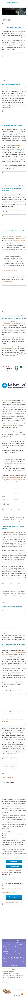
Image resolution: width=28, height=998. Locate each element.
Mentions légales (19, 989)
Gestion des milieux (6, 979)
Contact (23, 992)
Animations (4, 980)
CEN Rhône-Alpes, (14, 134)
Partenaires (16, 992)
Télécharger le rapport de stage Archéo (12, 690)
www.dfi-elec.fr (14, 965)
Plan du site (17, 995)
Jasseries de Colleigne (12, 2)
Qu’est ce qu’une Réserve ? (8, 971)
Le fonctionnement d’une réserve (10, 973)
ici (7, 211)
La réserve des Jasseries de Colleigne (11, 977)
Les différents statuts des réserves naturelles (13, 975)
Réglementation (5, 982)
